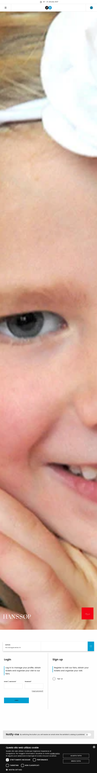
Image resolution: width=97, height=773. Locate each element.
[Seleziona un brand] (48, 8)
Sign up (60, 679)
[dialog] (48, 758)
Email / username (10, 682)
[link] (91, 7)
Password (28, 682)
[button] (33, 769)
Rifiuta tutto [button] (76, 761)
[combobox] (94, 747)
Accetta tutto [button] (76, 756)
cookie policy (55, 753)
